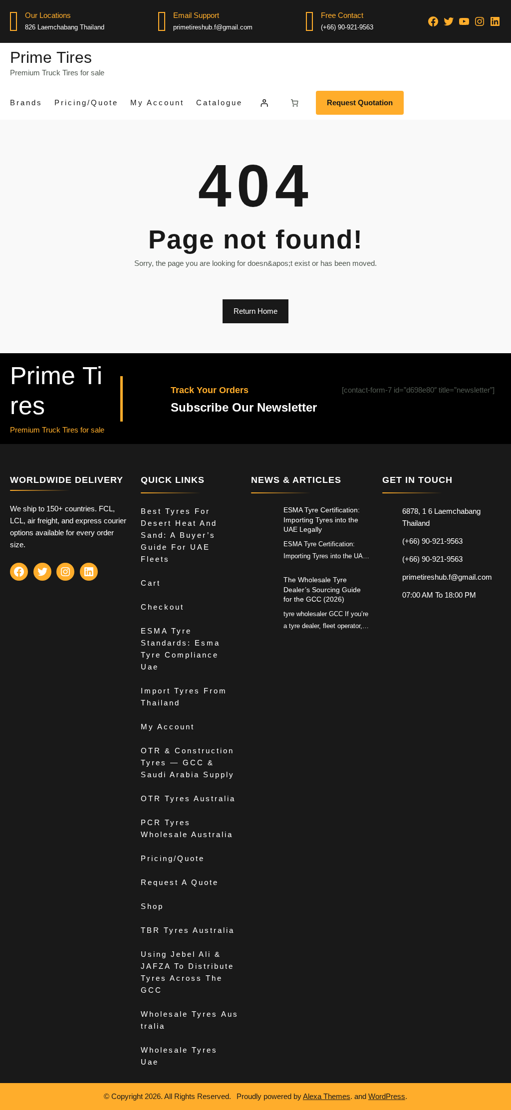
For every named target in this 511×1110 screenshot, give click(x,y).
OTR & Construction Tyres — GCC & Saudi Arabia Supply (188, 762)
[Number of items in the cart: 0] (294, 102)
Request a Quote (180, 882)
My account (168, 726)
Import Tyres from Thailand (184, 696)
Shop (152, 906)
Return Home (255, 311)
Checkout (162, 607)
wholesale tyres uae (179, 1056)
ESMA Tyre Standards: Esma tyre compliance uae (180, 649)
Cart (151, 583)
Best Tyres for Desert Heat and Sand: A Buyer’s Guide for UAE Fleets (179, 535)
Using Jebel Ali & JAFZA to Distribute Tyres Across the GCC (187, 972)
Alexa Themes (326, 1096)
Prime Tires (51, 57)
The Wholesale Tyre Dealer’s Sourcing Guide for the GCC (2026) (322, 589)
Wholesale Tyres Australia (190, 1020)
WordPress (386, 1096)
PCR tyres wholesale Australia (187, 828)
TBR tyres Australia (188, 930)
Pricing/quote (173, 858)
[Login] (264, 102)
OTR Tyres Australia (188, 798)
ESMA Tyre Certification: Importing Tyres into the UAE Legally (321, 519)
